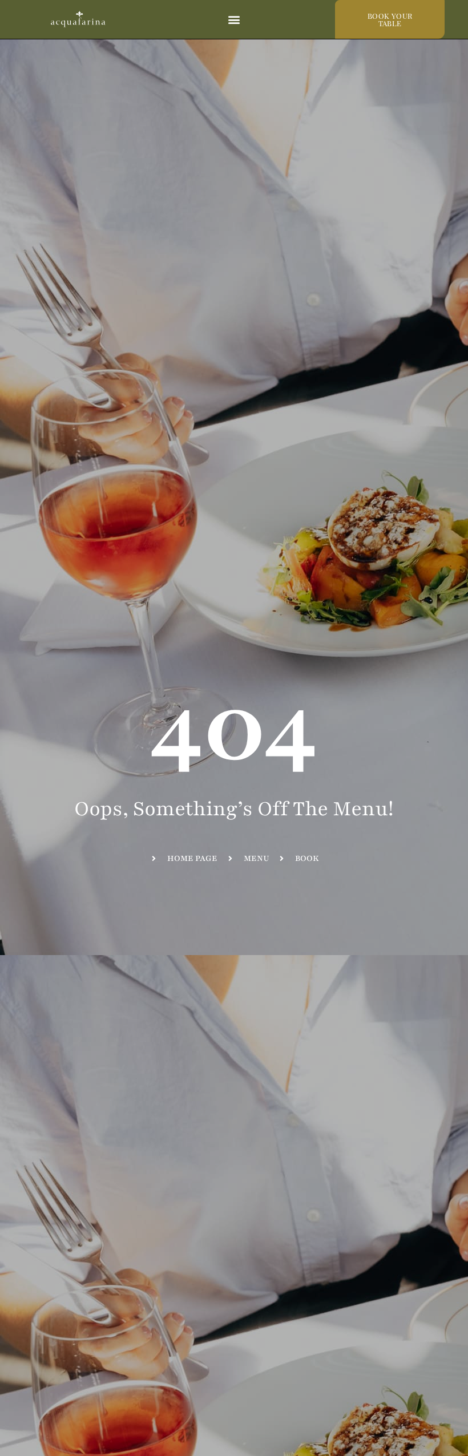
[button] (233, 19)
